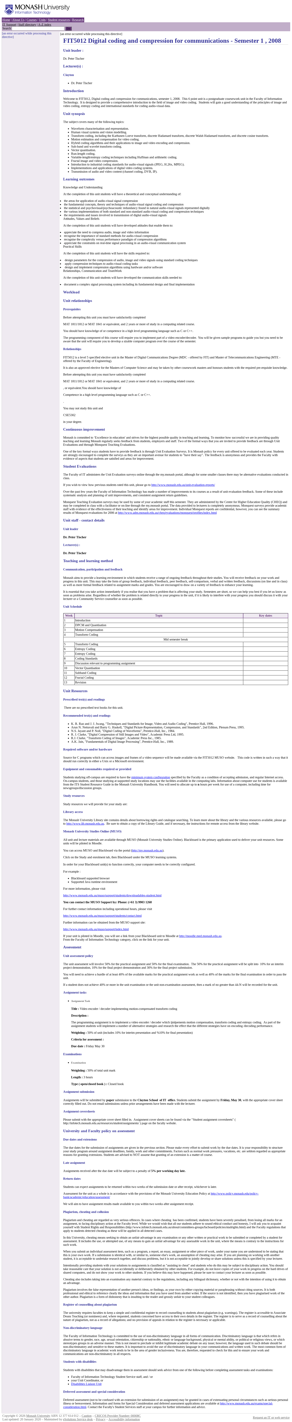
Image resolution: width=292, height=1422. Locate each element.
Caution (87, 1415)
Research (78, 19)
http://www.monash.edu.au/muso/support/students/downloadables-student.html (112, 895)
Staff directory (27, 24)
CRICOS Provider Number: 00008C (118, 1415)
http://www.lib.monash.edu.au (85, 823)
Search (6, 28)
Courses (32, 19)
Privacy (100, 1419)
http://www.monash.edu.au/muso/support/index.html (96, 929)
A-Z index (44, 24)
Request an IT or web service (271, 1417)
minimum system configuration (150, 777)
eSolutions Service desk (78, 1419)
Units (42, 19)
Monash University (38, 1415)
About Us (18, 19)
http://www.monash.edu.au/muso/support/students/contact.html (102, 915)
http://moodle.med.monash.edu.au (200, 936)
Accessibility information (124, 1419)
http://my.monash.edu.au (147, 850)
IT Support (9, 24)
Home (6, 19)
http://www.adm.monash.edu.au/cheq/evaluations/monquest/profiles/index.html (167, 512)
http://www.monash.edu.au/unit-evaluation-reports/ (183, 485)
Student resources (59, 19)
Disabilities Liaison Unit (86, 1384)
